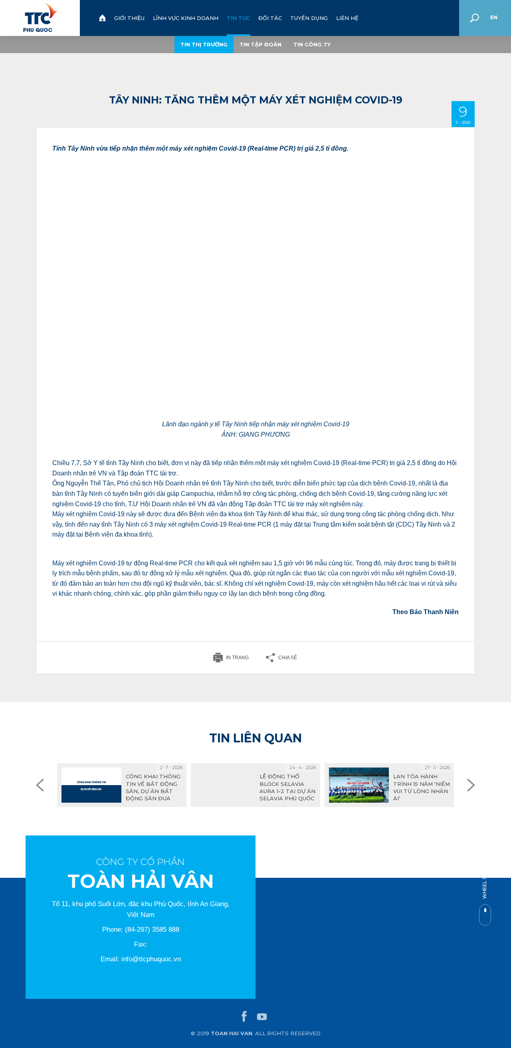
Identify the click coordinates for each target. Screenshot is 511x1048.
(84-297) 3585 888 (152, 929)
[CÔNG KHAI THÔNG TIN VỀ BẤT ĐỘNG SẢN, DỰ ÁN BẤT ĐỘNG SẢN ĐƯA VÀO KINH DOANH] (121, 785)
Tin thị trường (204, 44)
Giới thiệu (129, 18)
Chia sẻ (287, 657)
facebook (244, 1017)
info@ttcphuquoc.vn (151, 959)
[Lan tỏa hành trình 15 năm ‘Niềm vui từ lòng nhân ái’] (389, 785)
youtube (262, 1017)
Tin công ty (312, 44)
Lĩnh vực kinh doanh (185, 18)
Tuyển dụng (309, 18)
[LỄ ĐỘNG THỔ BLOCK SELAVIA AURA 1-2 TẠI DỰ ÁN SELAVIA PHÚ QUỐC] (255, 785)
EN (493, 17)
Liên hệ (347, 18)
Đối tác (270, 18)
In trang (237, 657)
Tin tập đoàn (260, 44)
